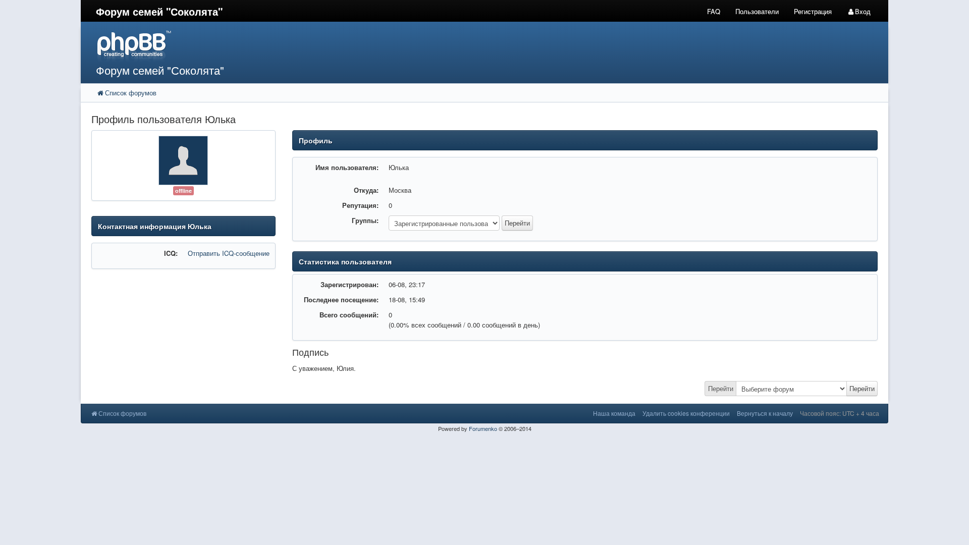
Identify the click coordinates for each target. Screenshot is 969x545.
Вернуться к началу (765, 413)
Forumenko (483, 428)
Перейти (720, 388)
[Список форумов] (382, 45)
